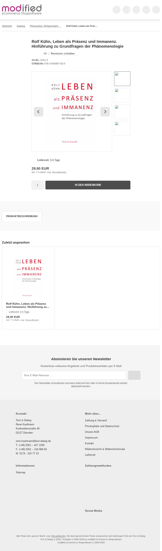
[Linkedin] (115, 518)
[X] (92, 518)
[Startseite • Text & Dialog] (21, 14)
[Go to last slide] (38, 111)
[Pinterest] (110, 518)
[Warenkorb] (146, 10)
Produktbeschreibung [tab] (22, 216)
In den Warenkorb (88, 184)
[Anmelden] (136, 10)
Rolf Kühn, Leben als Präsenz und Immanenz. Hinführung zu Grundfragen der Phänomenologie (26, 305)
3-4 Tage (55, 160)
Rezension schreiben (63, 53)
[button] (122, 78)
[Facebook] (87, 518)
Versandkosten (59, 172)
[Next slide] (105, 111)
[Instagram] (98, 518)
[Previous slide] (9, 288)
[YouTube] (104, 518)
